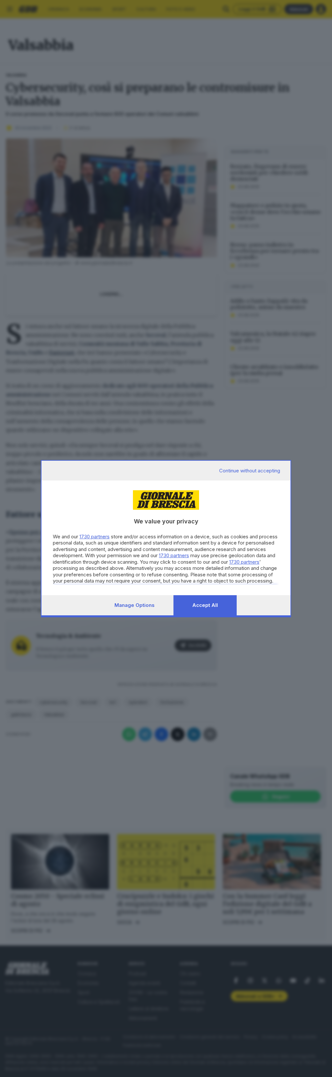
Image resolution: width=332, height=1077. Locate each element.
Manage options (134, 605)
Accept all (205, 605)
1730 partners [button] (94, 536)
